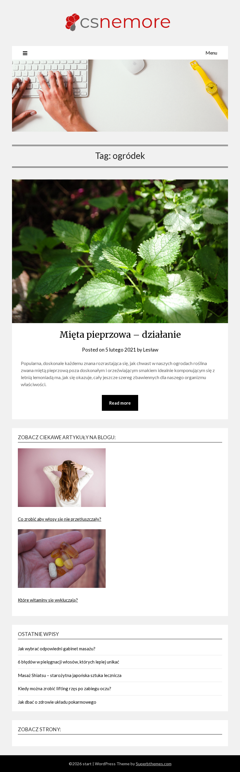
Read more (120, 402)
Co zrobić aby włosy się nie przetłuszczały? (59, 519)
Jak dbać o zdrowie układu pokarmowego (57, 702)
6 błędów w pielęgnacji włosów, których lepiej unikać (68, 661)
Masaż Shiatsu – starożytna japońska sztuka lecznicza (69, 675)
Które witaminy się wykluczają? (48, 600)
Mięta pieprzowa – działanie (120, 334)
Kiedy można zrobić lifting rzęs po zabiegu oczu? (64, 688)
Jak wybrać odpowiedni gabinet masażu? (56, 648)
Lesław (150, 350)
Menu (211, 52)
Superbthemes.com (154, 763)
